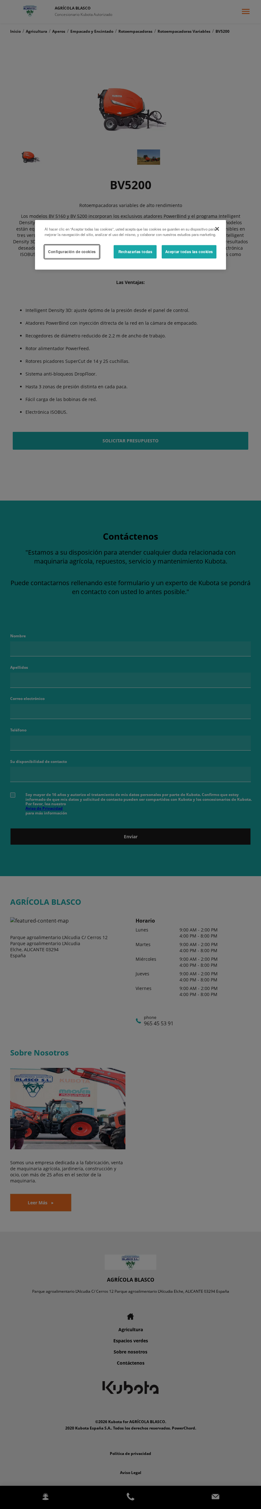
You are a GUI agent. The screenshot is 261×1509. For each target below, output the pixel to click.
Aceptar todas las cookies (189, 251)
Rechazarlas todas (135, 251)
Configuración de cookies (72, 251)
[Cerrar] (217, 229)
